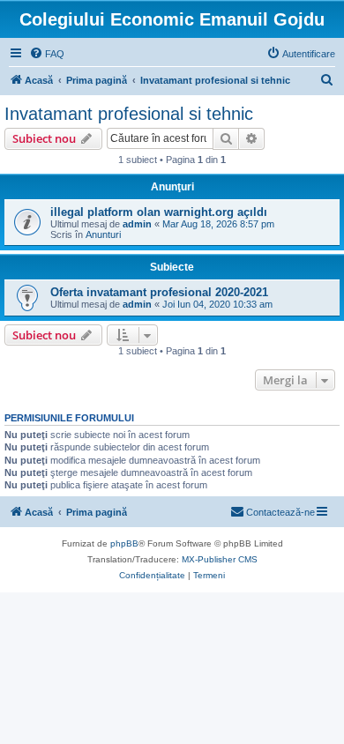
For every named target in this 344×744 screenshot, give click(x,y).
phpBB (124, 543)
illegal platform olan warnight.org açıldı (158, 212)
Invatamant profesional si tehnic (128, 113)
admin (137, 224)
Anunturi (103, 234)
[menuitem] (46, 53)
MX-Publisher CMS (220, 559)
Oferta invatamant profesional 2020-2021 (159, 292)
